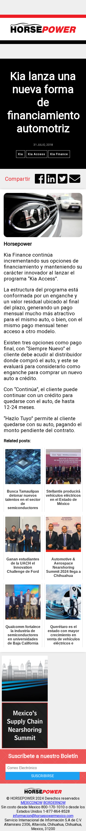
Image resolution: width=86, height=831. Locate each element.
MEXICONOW (31, 803)
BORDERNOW (54, 803)
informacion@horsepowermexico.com (43, 816)
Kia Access (36, 154)
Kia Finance (59, 154)
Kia (20, 154)
